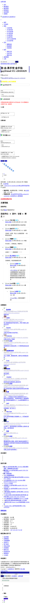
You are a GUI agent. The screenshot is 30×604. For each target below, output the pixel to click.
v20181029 (6, 99)
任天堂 (7, 63)
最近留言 (6, 6)
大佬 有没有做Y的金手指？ (11, 332)
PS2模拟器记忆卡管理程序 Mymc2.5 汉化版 (16, 498)
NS (18, 185)
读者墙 (5, 13)
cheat (5, 185)
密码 (5, 434)
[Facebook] (4, 580)
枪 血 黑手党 (22, 185)
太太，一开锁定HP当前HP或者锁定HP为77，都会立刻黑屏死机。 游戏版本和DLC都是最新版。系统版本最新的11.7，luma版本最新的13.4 (16, 398)
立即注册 (20, 576)
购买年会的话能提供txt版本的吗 (12, 382)
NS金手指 (12, 63)
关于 (5, 4)
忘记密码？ (14, 576)
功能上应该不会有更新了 (10, 449)
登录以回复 (8, 222)
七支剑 (27, 190)
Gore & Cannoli (11, 185)
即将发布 (6, 10)
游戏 (4, 63)
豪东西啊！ (7, 373)
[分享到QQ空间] (6, 165)
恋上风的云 (13, 255)
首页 (2, 63)
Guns (16, 185)
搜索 (17, 61)
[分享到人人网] (11, 169)
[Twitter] (6, 580)
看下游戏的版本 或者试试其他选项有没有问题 (16, 388)
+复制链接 (20, 196)
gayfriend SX (7, 85)
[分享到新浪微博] (8, 166)
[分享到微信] (13, 170)
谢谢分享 (6, 314)
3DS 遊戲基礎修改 (9, 475)
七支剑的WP (10, 569)
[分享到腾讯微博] (9, 168)
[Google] (7, 580)
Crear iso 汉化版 (8, 483)
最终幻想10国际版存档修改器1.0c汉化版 (16, 500)
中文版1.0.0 (6, 135)
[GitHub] (8, 580)
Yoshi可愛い (14, 298)
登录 (4, 1)
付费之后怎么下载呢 (9, 339)
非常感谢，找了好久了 (10, 408)
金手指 (27, 185)
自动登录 (8, 576)
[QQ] (3, 580)
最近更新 (6, 8)
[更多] (4, 164)
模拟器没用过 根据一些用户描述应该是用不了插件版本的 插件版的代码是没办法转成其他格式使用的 (16, 443)
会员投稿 (6, 12)
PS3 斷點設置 (8, 473)
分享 (6, 161)
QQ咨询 (6, 598)
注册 (2, 1)
